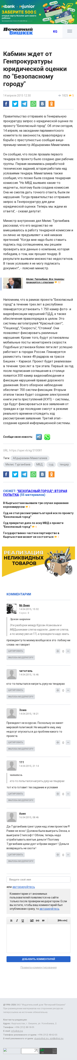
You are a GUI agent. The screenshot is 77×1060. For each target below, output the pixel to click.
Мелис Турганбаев (18, 464)
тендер (64, 464)
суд (51, 464)
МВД (39, 464)
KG (55, 31)
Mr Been (24, 605)
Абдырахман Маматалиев (30, 458)
